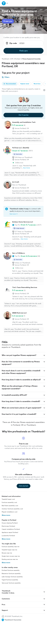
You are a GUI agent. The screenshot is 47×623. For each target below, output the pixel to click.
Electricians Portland (8, 526)
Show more (6, 515)
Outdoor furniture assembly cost (12, 509)
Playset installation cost (9, 512)
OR (12, 59)
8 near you (7, 21)
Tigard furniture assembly (10, 580)
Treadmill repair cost (8, 499)
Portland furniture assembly (10, 570)
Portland (17, 59)
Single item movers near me (11, 556)
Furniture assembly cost (9, 502)
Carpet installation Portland (11, 529)
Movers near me (7, 553)
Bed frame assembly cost (10, 505)
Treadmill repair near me (9, 550)
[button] (16, 225)
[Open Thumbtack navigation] (5, 3)
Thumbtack (5, 59)
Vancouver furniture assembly (11, 583)
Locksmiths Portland (8, 535)
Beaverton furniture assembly (11, 573)
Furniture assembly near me (10, 546)
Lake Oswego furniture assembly (12, 577)
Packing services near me (10, 559)
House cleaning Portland (9, 523)
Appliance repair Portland (10, 532)
